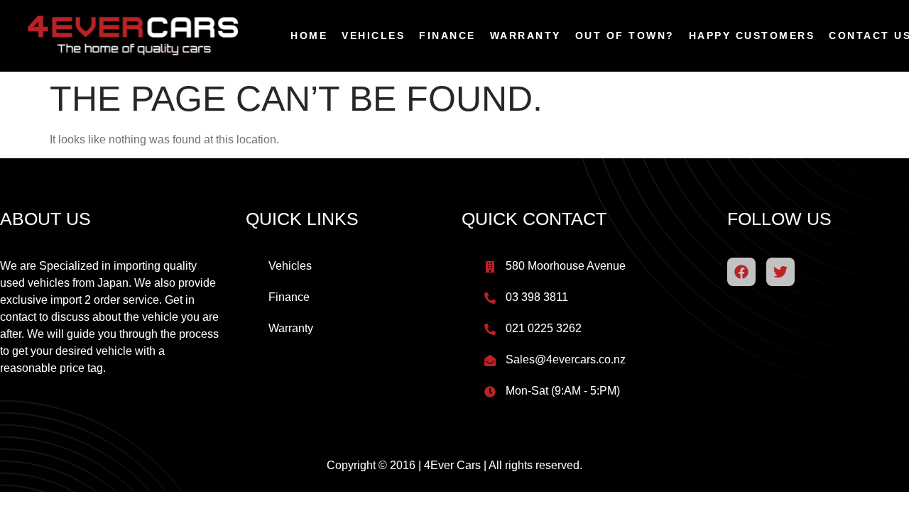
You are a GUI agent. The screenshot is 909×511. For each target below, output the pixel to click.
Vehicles (373, 35)
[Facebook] (741, 272)
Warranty (525, 35)
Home (308, 35)
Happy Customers (752, 35)
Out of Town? (625, 35)
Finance (447, 35)
